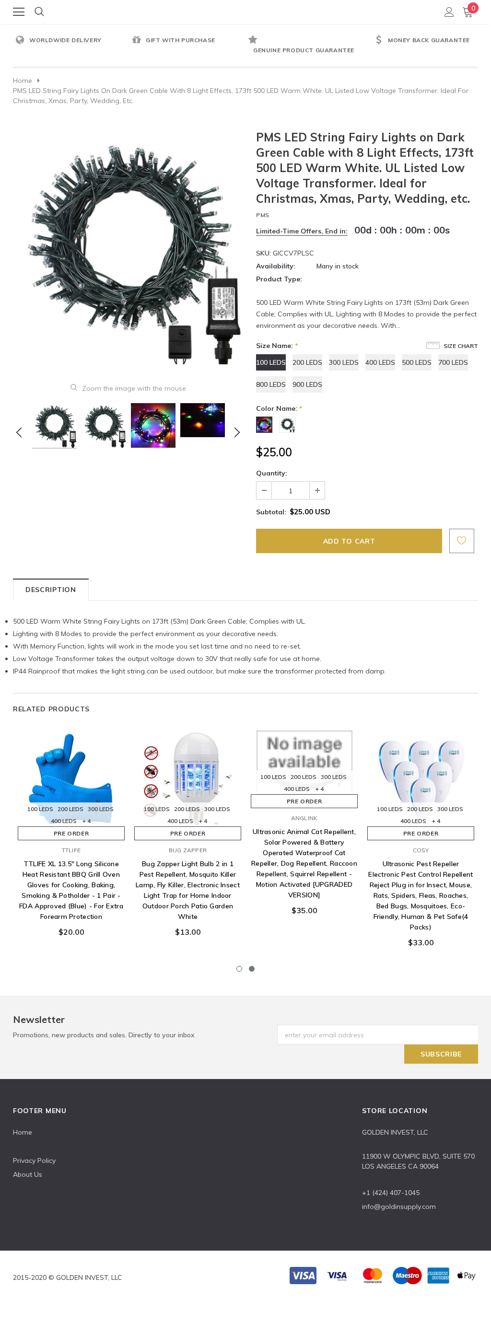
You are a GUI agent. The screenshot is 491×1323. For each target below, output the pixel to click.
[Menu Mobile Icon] (18, 12)
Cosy (421, 850)
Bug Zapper (188, 850)
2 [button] (252, 969)
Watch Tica (246, 11)
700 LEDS (453, 362)
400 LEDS (380, 362)
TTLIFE (71, 850)
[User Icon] (449, 12)
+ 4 (86, 820)
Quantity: (271, 473)
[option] (71, 40)
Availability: (275, 266)
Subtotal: (271, 512)
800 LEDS (271, 384)
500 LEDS (417, 362)
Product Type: (279, 279)
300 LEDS (344, 362)
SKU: (263, 253)
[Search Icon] (39, 12)
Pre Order (71, 833)
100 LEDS (271, 362)
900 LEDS (307, 384)
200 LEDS (307, 362)
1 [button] (239, 969)
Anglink (304, 818)
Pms (262, 215)
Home (22, 80)
